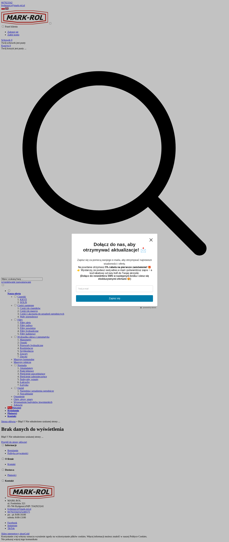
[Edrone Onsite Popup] (114, 271)
